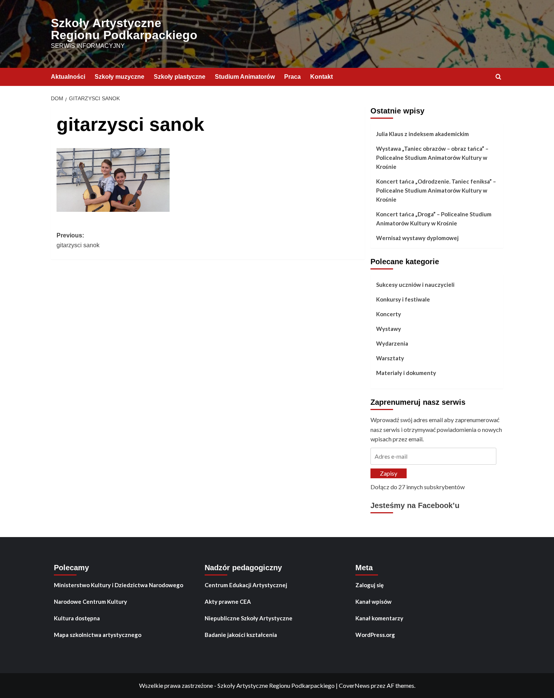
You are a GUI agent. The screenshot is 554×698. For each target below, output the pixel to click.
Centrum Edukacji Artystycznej (246, 585)
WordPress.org (375, 634)
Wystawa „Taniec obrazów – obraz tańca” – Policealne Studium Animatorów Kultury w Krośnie (432, 157)
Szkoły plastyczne (179, 76)
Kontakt (321, 76)
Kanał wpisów (373, 601)
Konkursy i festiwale (403, 299)
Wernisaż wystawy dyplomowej (417, 237)
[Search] (498, 77)
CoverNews (354, 685)
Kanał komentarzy (379, 618)
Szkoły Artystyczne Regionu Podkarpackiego (124, 29)
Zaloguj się (369, 585)
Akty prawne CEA (228, 601)
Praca (292, 76)
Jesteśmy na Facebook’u (414, 505)
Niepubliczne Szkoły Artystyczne (248, 618)
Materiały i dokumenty (406, 372)
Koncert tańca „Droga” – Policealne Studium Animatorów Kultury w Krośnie (433, 219)
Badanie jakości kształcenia (241, 634)
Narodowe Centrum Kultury (90, 601)
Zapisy (388, 473)
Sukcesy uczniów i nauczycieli (415, 284)
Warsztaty (390, 358)
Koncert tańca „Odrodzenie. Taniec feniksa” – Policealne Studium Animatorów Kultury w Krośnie (436, 190)
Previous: (78, 240)
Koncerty (388, 314)
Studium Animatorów (245, 76)
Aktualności (68, 76)
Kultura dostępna (77, 618)
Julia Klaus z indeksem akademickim (422, 133)
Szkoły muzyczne (119, 76)
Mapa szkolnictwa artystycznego (97, 634)
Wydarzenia (392, 343)
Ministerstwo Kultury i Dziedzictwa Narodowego (118, 585)
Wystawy (388, 328)
